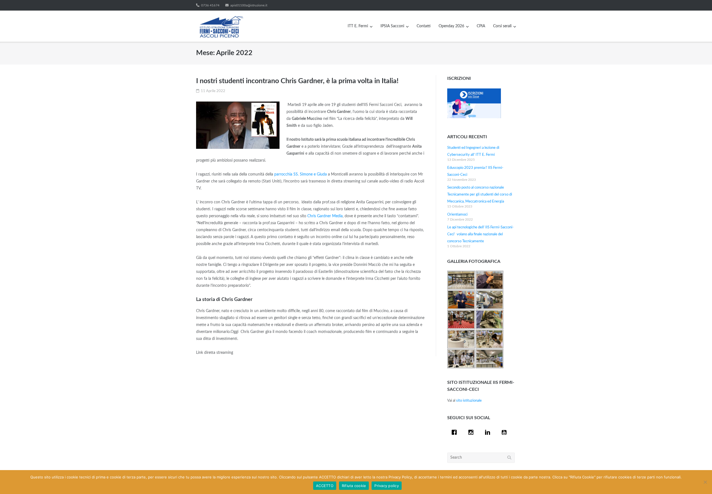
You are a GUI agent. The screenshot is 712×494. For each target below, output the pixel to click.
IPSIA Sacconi (392, 26)
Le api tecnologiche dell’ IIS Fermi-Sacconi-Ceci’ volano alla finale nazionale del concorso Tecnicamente (480, 234)
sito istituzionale (469, 400)
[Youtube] (505, 432)
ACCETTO (324, 485)
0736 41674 (210, 5)
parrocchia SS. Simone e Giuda (300, 174)
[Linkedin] (489, 432)
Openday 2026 (451, 26)
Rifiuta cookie (354, 485)
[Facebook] (455, 432)
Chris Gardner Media (325, 216)
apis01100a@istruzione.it (248, 5)
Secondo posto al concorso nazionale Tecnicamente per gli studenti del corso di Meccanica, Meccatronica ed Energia (479, 194)
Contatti (424, 26)
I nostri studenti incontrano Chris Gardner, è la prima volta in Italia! (297, 81)
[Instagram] (472, 432)
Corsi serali (502, 26)
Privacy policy (386, 485)
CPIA (481, 26)
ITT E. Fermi (358, 26)
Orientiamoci (457, 214)
